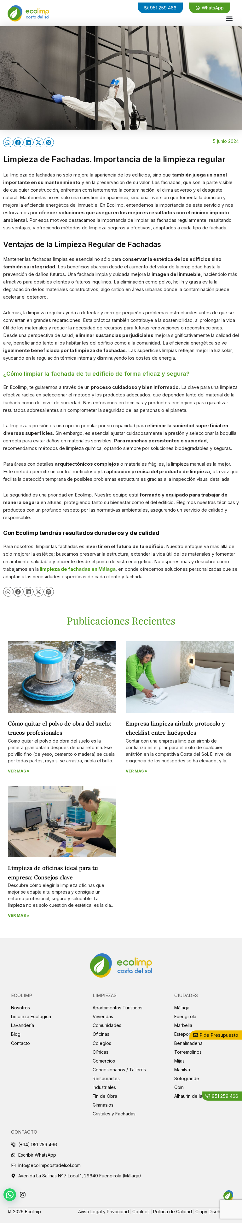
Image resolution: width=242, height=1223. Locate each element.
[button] (229, 18)
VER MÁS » (18, 771)
